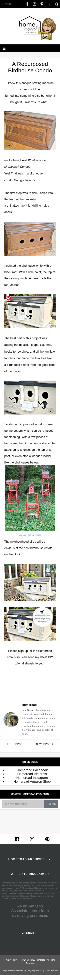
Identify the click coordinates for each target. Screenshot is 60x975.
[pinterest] (47, 839)
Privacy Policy (11, 960)
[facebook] (27, 4)
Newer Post (44, 744)
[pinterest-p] (42, 4)
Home (7, 4)
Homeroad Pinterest (32, 774)
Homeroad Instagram (32, 778)
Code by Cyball (52, 971)
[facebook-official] (17, 839)
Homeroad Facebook (32, 770)
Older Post (16, 744)
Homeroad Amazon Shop (32, 781)
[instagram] (34, 4)
